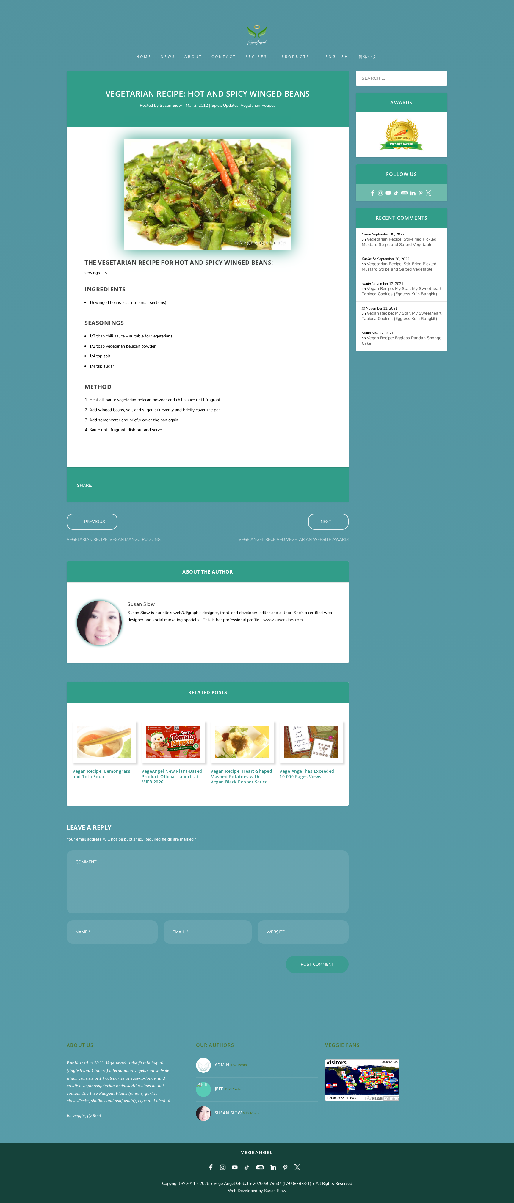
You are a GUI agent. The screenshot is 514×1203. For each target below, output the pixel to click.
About (193, 56)
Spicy (216, 105)
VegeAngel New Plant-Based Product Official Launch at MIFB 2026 (172, 776)
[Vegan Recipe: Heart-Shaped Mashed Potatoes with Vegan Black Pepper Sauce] (242, 742)
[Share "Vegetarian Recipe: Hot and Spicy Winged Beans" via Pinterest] (150, 485)
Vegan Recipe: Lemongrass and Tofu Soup (101, 773)
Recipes (256, 56)
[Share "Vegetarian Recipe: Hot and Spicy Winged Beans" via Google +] (126, 485)
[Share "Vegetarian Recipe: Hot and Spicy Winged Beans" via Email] (197, 485)
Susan (366, 234)
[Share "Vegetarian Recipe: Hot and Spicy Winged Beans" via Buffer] (173, 485)
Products (296, 56)
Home (144, 56)
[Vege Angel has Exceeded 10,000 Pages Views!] (311, 742)
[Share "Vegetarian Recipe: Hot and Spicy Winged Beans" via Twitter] (114, 485)
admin (366, 284)
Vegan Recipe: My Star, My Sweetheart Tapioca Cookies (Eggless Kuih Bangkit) (401, 291)
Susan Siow (171, 105)
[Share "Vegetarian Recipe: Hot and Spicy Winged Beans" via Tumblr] (138, 485)
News (168, 56)
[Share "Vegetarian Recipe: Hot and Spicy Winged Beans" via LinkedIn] (161, 485)
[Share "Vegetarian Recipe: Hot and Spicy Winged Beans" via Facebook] (102, 485)
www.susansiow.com (283, 620)
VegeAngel (257, 1152)
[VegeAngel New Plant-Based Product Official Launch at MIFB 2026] (173, 742)
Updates (231, 105)
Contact (223, 56)
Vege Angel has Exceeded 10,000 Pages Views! (307, 773)
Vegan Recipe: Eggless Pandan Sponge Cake (401, 340)
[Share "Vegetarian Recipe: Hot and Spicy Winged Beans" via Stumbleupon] (185, 485)
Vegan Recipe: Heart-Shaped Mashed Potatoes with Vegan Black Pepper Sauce (241, 776)
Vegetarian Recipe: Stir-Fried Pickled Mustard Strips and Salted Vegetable (399, 241)
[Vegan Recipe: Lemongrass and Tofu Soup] (104, 742)
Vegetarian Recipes (258, 105)
